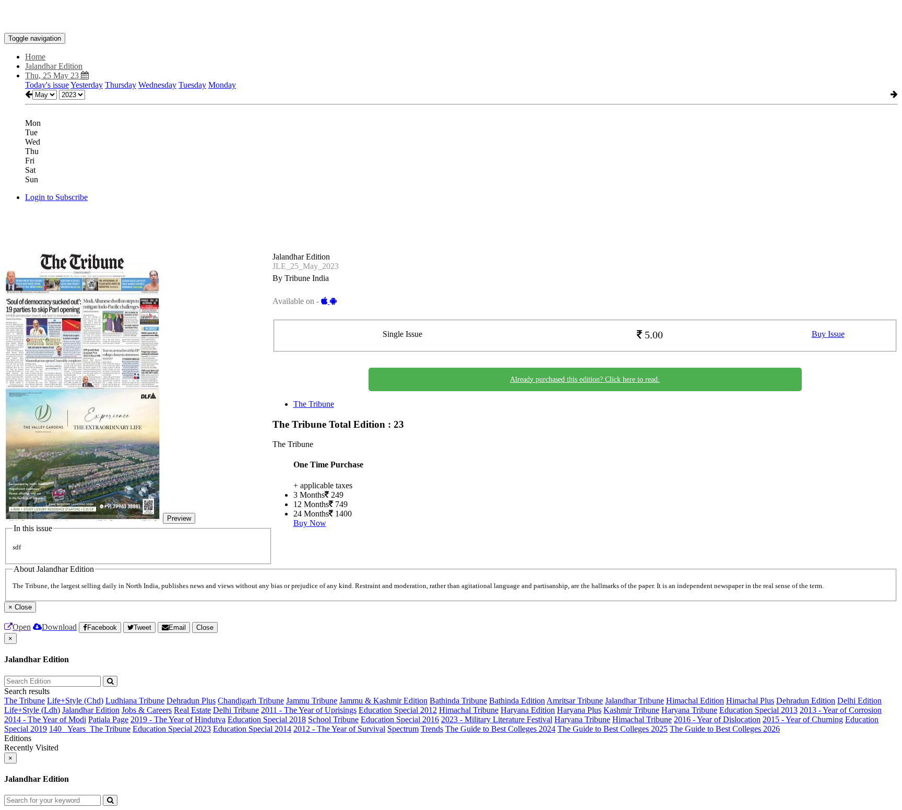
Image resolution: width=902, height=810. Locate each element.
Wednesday (157, 84)
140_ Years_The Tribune (89, 728)
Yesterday (86, 84)
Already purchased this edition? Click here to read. (585, 379)
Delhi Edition (859, 700)
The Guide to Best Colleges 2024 (500, 728)
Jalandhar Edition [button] (53, 66)
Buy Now (309, 523)
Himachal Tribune (469, 710)
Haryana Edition (528, 710)
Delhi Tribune (236, 710)
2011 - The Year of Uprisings (309, 710)
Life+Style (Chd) (75, 700)
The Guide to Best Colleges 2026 (725, 728)
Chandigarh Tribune (251, 700)
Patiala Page (108, 719)
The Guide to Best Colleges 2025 (612, 728)
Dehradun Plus (191, 700)
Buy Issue (828, 334)
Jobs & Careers (147, 710)
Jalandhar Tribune (634, 700)
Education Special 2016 (400, 719)
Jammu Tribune (311, 700)
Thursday (120, 84)
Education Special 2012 (398, 710)
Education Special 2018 (267, 719)
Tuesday (192, 84)
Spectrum (403, 728)
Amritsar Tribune (575, 700)
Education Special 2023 (172, 728)
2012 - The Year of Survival (339, 728)
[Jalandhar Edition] (451, 17)
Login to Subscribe (56, 197)
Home (35, 56)
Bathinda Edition (517, 700)
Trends (432, 728)
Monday (222, 84)
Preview (179, 518)
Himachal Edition (695, 700)
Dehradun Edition (805, 700)
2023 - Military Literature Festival (496, 719)
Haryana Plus (579, 710)
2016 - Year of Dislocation (717, 719)
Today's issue (47, 84)
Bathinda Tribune (458, 700)
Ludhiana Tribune (134, 700)
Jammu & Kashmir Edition (383, 700)
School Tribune (333, 719)
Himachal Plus (750, 700)
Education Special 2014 (252, 728)
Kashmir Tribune (631, 710)
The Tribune (313, 404)
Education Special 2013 (758, 710)
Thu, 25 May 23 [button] (53, 75)
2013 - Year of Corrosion (841, 710)
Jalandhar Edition (91, 710)
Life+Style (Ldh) (32, 710)
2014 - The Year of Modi (45, 719)
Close (204, 627)
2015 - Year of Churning (803, 719)
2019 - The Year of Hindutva (177, 719)
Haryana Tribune (689, 710)
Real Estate (192, 710)
